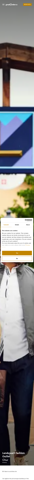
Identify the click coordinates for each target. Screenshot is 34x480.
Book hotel (27, 4)
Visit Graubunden (11, 4)
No (17, 258)
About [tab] (28, 224)
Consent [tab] (6, 224)
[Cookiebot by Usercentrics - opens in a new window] (25, 220)
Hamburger (3, 4)
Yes (17, 253)
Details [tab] (17, 224)
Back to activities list (11, 471)
